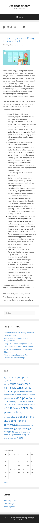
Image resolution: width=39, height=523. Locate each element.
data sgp (19, 394)
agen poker (22, 377)
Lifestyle (27, 294)
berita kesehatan (26, 392)
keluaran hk (23, 402)
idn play (14, 398)
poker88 (17, 408)
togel (14, 428)
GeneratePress (19, 520)
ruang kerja (28, 300)
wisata (20, 437)
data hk (14, 394)
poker (10, 408)
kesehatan (11, 404)
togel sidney (27, 432)
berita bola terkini (14, 387)
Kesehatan (19, 294)
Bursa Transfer (8, 394)
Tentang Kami (9, 506)
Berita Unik (9, 294)
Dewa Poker (24, 394)
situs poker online (22, 416)
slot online (8, 429)
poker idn (27, 408)
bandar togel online (20, 381)
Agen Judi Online (9, 378)
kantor (21, 297)
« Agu (6, 482)
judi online (12, 402)
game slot (7, 398)
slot (31, 425)
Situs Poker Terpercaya (24, 425)
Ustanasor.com (19, 6)
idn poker (23, 398)
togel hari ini (22, 429)
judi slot (17, 401)
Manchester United (21, 404)
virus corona (12, 438)
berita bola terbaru (20, 384)
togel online (19, 432)
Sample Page (9, 503)
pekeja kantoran (16, 300)
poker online (12, 412)
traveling (22, 434)
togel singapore (11, 434)
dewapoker (32, 394)
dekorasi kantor (11, 297)
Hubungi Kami (10, 500)
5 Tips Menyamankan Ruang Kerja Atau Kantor (18, 39)
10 (10, 465)
